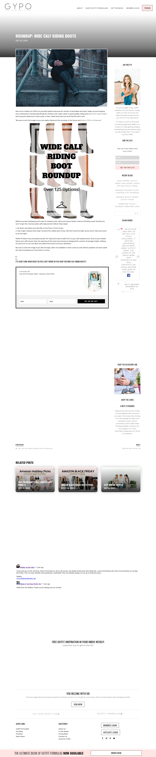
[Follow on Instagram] (106, 738)
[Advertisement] (62, 323)
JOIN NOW (78, 704)
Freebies (19, 734)
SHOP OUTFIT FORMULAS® (97, 8)
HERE (131, 134)
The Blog (19, 731)
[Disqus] (78, 532)
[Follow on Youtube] (114, 738)
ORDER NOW (116, 753)
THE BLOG (147, 8)
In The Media (63, 731)
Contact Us (63, 736)
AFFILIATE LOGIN (110, 732)
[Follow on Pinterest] (110, 738)
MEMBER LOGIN (132, 8)
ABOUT (80, 8)
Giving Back (63, 734)
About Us (62, 729)
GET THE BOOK (117, 8)
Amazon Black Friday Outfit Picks (77, 484)
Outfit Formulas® (22, 729)
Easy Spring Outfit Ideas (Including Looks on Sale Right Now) (127, 183)
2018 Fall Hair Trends (130, 448)
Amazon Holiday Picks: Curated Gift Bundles (35, 483)
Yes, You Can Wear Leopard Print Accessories (35, 448)
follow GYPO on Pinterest (91, 120)
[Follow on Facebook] (102, 738)
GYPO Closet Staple (99, 114)
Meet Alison (20, 736)
